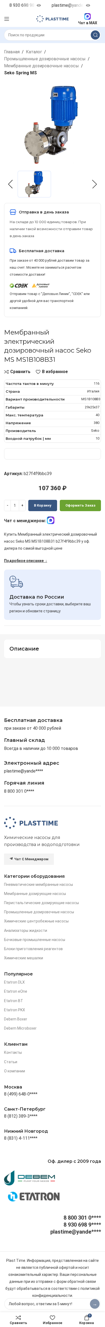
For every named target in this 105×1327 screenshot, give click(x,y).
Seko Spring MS (20, 72)
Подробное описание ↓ (25, 561)
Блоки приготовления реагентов (33, 949)
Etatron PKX (14, 1010)
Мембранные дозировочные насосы (41, 65)
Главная (12, 51)
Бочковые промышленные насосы (34, 940)
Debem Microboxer (20, 1028)
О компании (14, 1071)
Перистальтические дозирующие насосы (41, 903)
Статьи (10, 1062)
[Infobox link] (24, 783)
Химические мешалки (23, 958)
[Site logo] (52, 18)
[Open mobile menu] (6, 18)
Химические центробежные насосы (36, 921)
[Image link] (31, 822)
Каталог (34, 51)
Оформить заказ (80, 505)
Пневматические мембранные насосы (38, 884)
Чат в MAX (87, 23)
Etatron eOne (15, 991)
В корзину (42, 505)
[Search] (95, 35)
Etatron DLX (14, 982)
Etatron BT (13, 1001)
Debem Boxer (15, 1019)
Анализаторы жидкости (25, 930)
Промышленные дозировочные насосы (45, 58)
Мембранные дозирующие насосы (35, 893)
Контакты (13, 1052)
